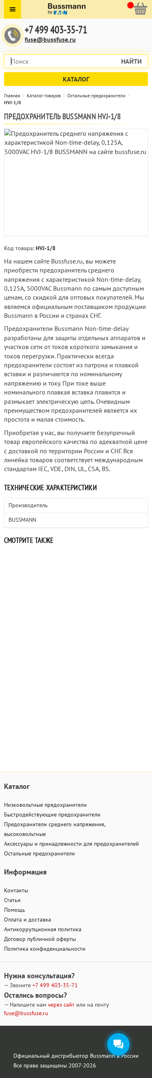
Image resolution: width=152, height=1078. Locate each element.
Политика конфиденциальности (45, 948)
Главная (12, 95)
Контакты (16, 890)
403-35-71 (55, 985)
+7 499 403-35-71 (56, 30)
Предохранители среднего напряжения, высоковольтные (54, 829)
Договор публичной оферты (40, 939)
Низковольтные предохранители (45, 804)
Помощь (14, 909)
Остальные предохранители (96, 95)
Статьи (12, 900)
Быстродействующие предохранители (52, 814)
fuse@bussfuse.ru (50, 39)
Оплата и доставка (27, 919)
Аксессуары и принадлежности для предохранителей (71, 843)
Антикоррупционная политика (42, 929)
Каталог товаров (44, 95)
